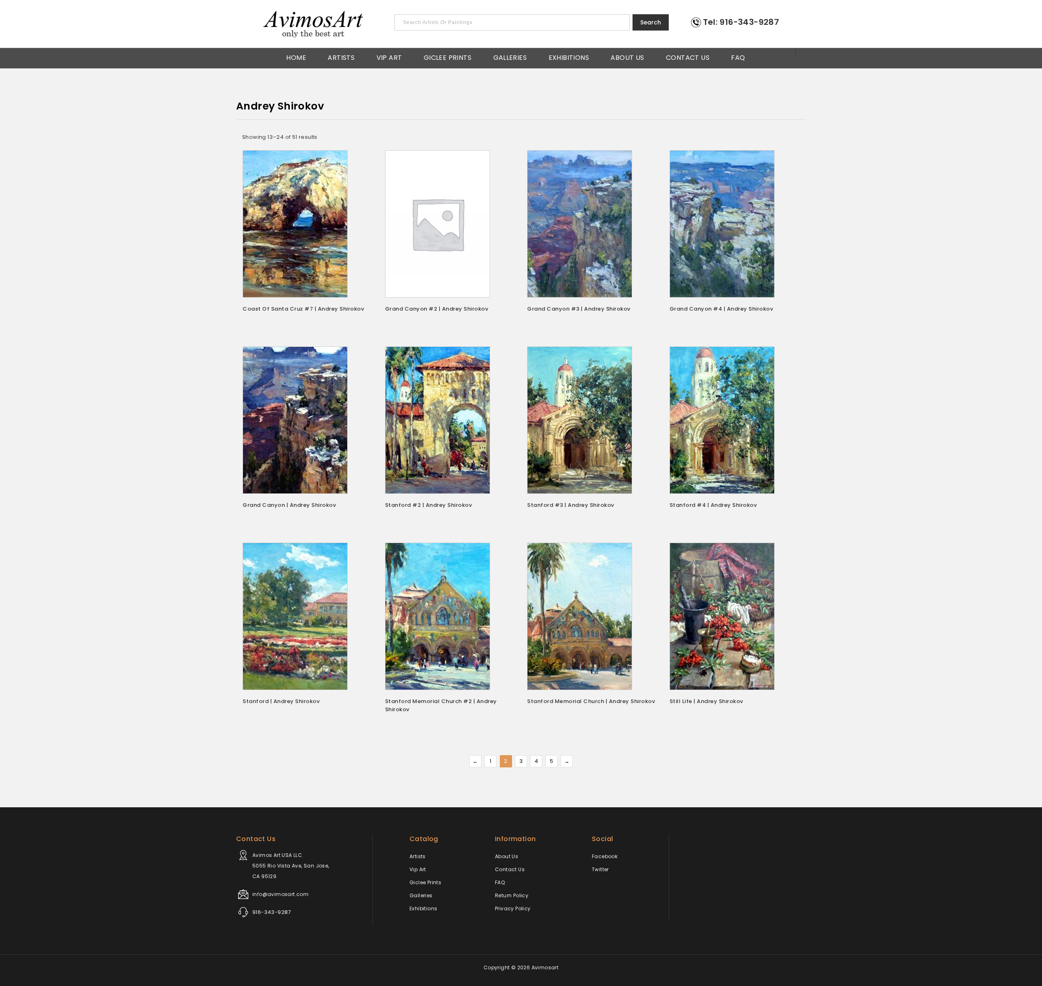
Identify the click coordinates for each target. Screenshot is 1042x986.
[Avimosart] (314, 24)
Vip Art (389, 57)
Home (296, 57)
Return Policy (511, 895)
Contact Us (687, 57)
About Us (627, 57)
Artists (341, 57)
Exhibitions (569, 57)
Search (650, 22)
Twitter (600, 869)
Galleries (510, 57)
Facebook (604, 856)
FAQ (738, 57)
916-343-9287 (271, 912)
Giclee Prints (447, 57)
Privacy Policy (513, 908)
